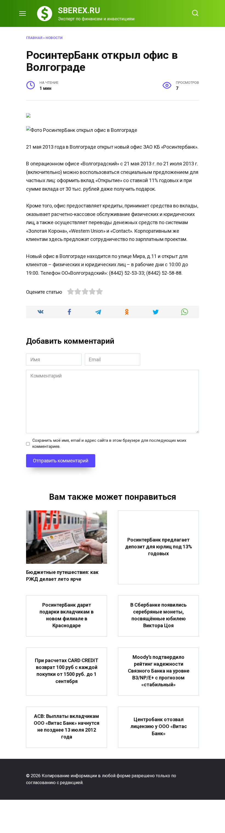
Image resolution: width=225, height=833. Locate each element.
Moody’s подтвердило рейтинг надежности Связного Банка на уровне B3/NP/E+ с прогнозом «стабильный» (158, 670)
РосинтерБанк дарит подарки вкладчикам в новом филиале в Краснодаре (67, 615)
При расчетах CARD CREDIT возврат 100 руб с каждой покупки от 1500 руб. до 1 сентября (66, 670)
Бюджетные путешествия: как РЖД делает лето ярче (62, 575)
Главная (34, 38)
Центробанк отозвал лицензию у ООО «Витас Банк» (158, 726)
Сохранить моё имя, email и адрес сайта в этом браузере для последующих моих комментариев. (109, 443)
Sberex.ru (79, 10)
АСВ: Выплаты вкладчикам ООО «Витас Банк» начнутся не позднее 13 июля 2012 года (66, 726)
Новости (54, 38)
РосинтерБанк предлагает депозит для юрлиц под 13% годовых (158, 546)
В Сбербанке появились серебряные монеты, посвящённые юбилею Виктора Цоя (158, 615)
